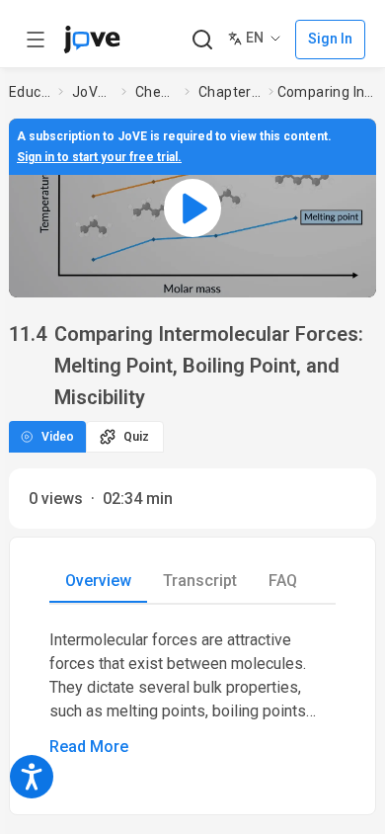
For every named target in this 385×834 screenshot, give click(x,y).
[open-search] (202, 40)
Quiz (136, 437)
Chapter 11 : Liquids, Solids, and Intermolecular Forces (230, 92)
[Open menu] (35, 39)
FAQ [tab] (283, 580)
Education (29, 92)
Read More (88, 746)
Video (57, 437)
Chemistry (156, 92)
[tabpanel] (192, 694)
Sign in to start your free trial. (99, 157)
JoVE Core (93, 92)
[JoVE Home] (91, 39)
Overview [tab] (98, 580)
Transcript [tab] (200, 580)
